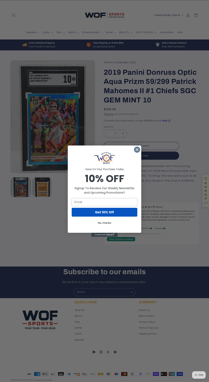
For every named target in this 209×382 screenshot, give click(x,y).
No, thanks (104, 223)
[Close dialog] (137, 150)
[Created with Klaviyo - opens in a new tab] (104, 235)
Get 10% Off (104, 212)
